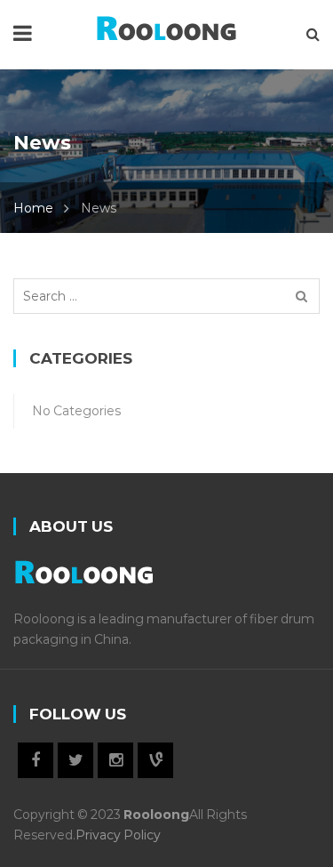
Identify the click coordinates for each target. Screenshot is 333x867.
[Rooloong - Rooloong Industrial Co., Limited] (166, 25)
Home (33, 208)
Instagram (115, 760)
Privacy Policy (118, 835)
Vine (155, 760)
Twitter (75, 760)
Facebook (35, 760)
